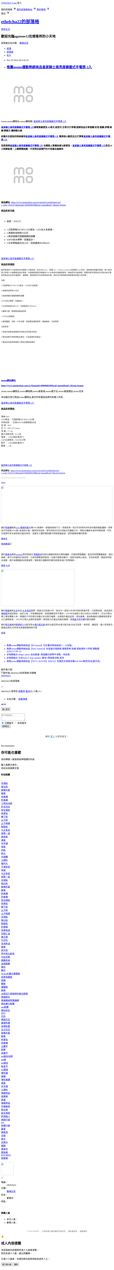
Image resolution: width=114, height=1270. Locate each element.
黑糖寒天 (5, 997)
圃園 (3, 1146)
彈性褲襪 (5, 1080)
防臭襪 (4, 800)
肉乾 (3, 850)
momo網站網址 (8, 380)
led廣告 (4, 1063)
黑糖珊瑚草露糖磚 (10, 1000)
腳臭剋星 (24, 527)
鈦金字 (4, 1066)
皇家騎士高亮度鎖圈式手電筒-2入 (50, 121)
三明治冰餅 (6, 803)
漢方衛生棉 (39, 625)
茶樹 (3, 1135)
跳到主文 (5, 29)
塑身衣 (4, 539)
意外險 (4, 950)
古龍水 (4, 1142)
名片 (9, 55)
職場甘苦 (23, 43)
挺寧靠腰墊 (6, 977)
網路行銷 (5, 1120)
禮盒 (74, 619)
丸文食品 (27, 611)
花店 (3, 1016)
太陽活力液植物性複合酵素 (14, 994)
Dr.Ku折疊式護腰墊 (10, 974)
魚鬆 (3, 565)
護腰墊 (4, 987)
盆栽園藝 (5, 964)
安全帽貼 (5, 810)
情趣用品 (5, 1093)
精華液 (4, 1132)
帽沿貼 (4, 787)
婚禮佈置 (5, 1023)
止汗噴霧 (5, 823)
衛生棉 (8, 625)
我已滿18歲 (6, 1264)
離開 (16, 1264)
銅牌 (3, 1050)
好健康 (4, 927)
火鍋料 (4, 860)
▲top (3, 704)
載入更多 (5, 709)
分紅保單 (5, 957)
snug (3, 482)
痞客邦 (21, 691)
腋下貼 (4, 817)
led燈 (3, 1060)
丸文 (8, 565)
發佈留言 (5, 726)
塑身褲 (4, 1152)
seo (2, 1122)
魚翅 (3, 870)
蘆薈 (3, 1129)
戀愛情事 (22, 699)
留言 (28, 691)
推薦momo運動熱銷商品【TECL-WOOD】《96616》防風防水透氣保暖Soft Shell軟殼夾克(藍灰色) (53, 661)
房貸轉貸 (5, 544)
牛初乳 (4, 940)
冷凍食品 (5, 867)
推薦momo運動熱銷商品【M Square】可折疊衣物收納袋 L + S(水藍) (39, 645)
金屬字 (4, 1053)
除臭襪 (8, 527)
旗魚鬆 (4, 613)
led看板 (4, 1070)
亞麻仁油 (5, 933)
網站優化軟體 (7, 1004)
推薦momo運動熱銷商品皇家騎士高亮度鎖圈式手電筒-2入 (49, 67)
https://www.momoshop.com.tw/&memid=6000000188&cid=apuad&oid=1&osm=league (42, 385)
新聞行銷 (5, 1125)
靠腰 (3, 980)
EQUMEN (6, 1155)
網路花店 (5, 1019)
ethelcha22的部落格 (20, 21)
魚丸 (3, 853)
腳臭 (3, 793)
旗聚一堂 (5, 833)
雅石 (3, 967)
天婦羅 (4, 857)
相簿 (9, 48)
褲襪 (3, 1076)
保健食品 (5, 930)
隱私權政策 (72, 1231)
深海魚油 (5, 943)
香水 (3, 1139)
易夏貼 (4, 813)
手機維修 (5, 1106)
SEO (3, 1013)
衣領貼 (4, 783)
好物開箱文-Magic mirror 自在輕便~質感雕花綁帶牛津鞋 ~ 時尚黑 (38, 654)
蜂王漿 (4, 937)
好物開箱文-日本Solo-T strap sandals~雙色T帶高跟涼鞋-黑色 (35, 658)
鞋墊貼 (4, 827)
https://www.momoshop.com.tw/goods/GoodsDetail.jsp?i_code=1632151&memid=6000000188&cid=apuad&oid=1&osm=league (33, 471)
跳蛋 (3, 1100)
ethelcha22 (6, 675)
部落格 (10, 52)
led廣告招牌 (7, 1056)
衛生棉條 (5, 1113)
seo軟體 (4, 1007)
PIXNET (36, 1231)
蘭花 (3, 970)
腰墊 (3, 984)
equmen (19, 554)
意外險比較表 (7, 953)
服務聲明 (83, 1231)
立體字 (4, 1046)
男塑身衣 (38, 554)
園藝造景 (5, 960)
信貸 (3, 633)
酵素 (3, 947)
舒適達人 (20, 625)
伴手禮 (82, 619)
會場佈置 (5, 1026)
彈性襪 (4, 1073)
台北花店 (5, 1029)
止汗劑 (4, 820)
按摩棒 (4, 1096)
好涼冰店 (5, 807)
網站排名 (5, 1010)
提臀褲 (4, 1158)
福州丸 (4, 863)
